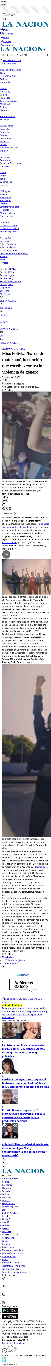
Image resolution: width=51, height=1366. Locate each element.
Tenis (2, 178)
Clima (2, 73)
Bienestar (4, 141)
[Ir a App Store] (10, 1318)
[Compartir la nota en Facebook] (3, 509)
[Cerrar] (44, 50)
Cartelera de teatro (9, 228)
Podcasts (4, 209)
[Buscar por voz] (47, 55)
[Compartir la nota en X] (6, 509)
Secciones (8, 33)
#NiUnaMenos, (9, 542)
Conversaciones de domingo (14, 253)
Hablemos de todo (9, 147)
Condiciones (8, 1343)
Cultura (3, 135)
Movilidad (5, 104)
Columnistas (6, 160)
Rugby (3, 175)
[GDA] (9, 1352)
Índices (3, 107)
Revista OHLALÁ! (8, 269)
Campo (3, 94)
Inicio (5, 29)
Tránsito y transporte (10, 69)
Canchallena (6, 181)
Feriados (4, 203)
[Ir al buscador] (4, 19)
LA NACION (8, 349)
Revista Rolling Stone (10, 281)
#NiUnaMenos (12, 963)
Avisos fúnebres (8, 244)
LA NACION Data (8, 76)
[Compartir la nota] (3, 501)
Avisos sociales (7, 247)
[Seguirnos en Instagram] (3, 1295)
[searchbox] (24, 55)
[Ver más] (3, 966)
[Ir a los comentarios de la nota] (6, 497)
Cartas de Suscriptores (11, 163)
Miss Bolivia (8, 957)
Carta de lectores (8, 250)
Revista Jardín (6, 284)
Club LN (7, 41)
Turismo (4, 194)
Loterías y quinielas (9, 206)
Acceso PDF (5, 237)
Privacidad (19, 1343)
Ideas (2, 259)
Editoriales (5, 157)
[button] (25, 195)
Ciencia (3, 144)
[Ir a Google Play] (10, 1312)
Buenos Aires (6, 125)
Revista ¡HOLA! (7, 272)
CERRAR (3, 2)
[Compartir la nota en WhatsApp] (6, 501)
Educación (5, 132)
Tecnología (5, 197)
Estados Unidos (7, 116)
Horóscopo (5, 200)
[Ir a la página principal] (25, 26)
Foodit (6, 37)
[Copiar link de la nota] (3, 505)
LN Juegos (5, 191)
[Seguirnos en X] (3, 1287)
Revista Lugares (8, 275)
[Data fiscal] (4, 1361)
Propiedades (6, 97)
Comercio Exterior (9, 101)
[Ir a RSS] (3, 1303)
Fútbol (3, 172)
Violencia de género (15, 960)
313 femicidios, (39, 866)
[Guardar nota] (3, 497)
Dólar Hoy (5, 91)
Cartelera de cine (8, 225)
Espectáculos (21, 349)
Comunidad (6, 138)
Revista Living (6, 278)
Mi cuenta (8, 45)
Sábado (3, 256)
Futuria (3, 88)
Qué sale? (5, 222)
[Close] (3, 1159)
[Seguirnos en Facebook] (3, 1279)
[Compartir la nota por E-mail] (10, 509)
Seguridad (5, 129)
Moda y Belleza (7, 213)
